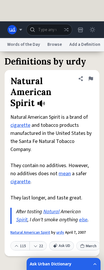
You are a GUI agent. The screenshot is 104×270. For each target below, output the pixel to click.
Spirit (21, 219)
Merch (91, 246)
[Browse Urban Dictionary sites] (15, 29)
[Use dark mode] (92, 29)
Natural (51, 211)
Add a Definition (84, 44)
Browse (54, 44)
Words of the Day (23, 44)
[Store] (80, 29)
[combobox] (49, 29)
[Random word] (66, 29)
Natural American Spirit (30, 232)
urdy (60, 232)
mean (65, 173)
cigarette (20, 125)
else (83, 219)
